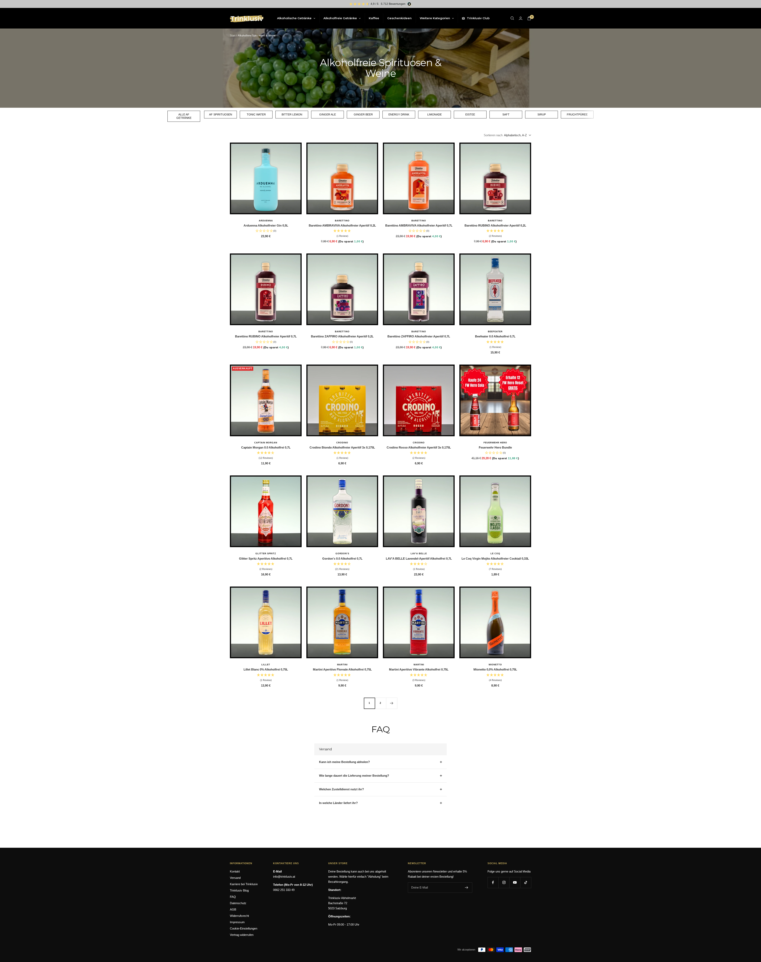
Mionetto (495, 664)
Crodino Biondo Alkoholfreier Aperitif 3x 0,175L (342, 447)
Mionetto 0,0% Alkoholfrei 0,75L (495, 669)
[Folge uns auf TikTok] (525, 882)
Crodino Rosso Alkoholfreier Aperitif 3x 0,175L (419, 447)
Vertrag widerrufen (241, 934)
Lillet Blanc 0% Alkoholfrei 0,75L (266, 669)
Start (232, 35)
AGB (233, 909)
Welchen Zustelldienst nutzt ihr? (341, 789)
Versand (235, 877)
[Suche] (512, 18)
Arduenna (266, 220)
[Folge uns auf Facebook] (493, 882)
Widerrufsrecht (239, 915)
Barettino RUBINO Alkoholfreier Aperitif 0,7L (266, 336)
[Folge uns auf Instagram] (503, 882)
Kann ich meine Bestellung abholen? (344, 762)
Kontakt (235, 871)
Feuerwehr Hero (495, 442)
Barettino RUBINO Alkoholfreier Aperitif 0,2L (495, 225)
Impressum (237, 922)
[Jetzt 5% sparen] (466, 887)
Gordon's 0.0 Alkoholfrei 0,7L (342, 558)
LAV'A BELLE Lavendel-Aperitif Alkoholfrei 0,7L (419, 558)
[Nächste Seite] (391, 703)
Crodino (342, 442)
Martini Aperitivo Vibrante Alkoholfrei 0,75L (418, 669)
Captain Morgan (265, 442)
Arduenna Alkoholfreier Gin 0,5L (266, 225)
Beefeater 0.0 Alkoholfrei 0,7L (495, 336)
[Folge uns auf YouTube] (514, 882)
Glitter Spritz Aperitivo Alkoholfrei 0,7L (266, 558)
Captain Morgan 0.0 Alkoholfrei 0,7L (266, 447)
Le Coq (495, 553)
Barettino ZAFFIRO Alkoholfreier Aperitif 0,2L (342, 336)
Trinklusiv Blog (239, 890)
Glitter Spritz (265, 553)
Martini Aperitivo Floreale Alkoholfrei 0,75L (342, 669)
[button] (342, 234)
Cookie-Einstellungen (243, 928)
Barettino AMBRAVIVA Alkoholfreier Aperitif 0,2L (342, 225)
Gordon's (342, 553)
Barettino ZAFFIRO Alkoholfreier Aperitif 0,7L (418, 336)
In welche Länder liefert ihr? (338, 803)
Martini (342, 664)
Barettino (342, 220)
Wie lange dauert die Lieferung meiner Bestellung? (354, 775)
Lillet (265, 664)
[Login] (520, 18)
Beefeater (495, 331)
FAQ (233, 896)
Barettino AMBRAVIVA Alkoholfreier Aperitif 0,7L (418, 225)
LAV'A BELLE (419, 553)
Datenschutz (238, 903)
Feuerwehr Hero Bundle (495, 447)
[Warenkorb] (529, 18)
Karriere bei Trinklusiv (244, 884)
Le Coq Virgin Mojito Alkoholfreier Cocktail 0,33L (495, 558)
